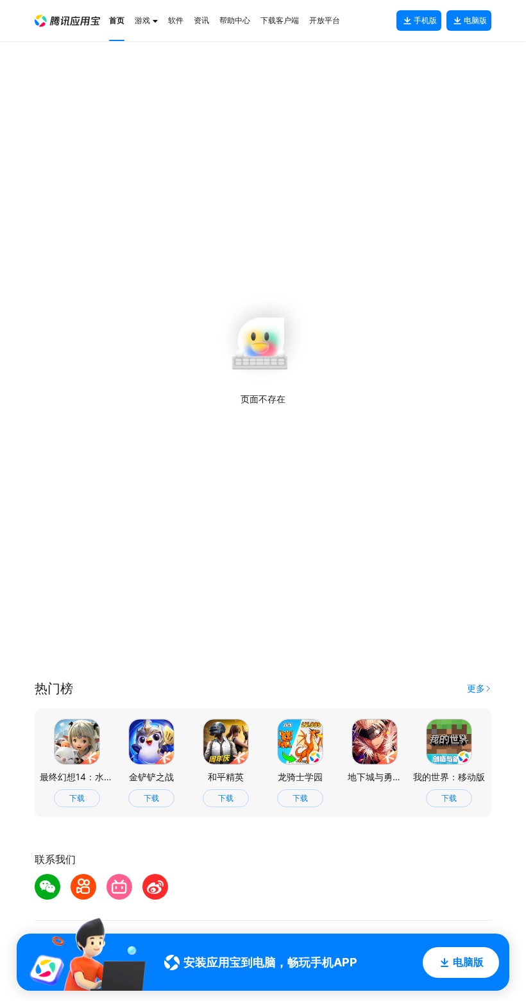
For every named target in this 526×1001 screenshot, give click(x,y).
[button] (67, 21)
